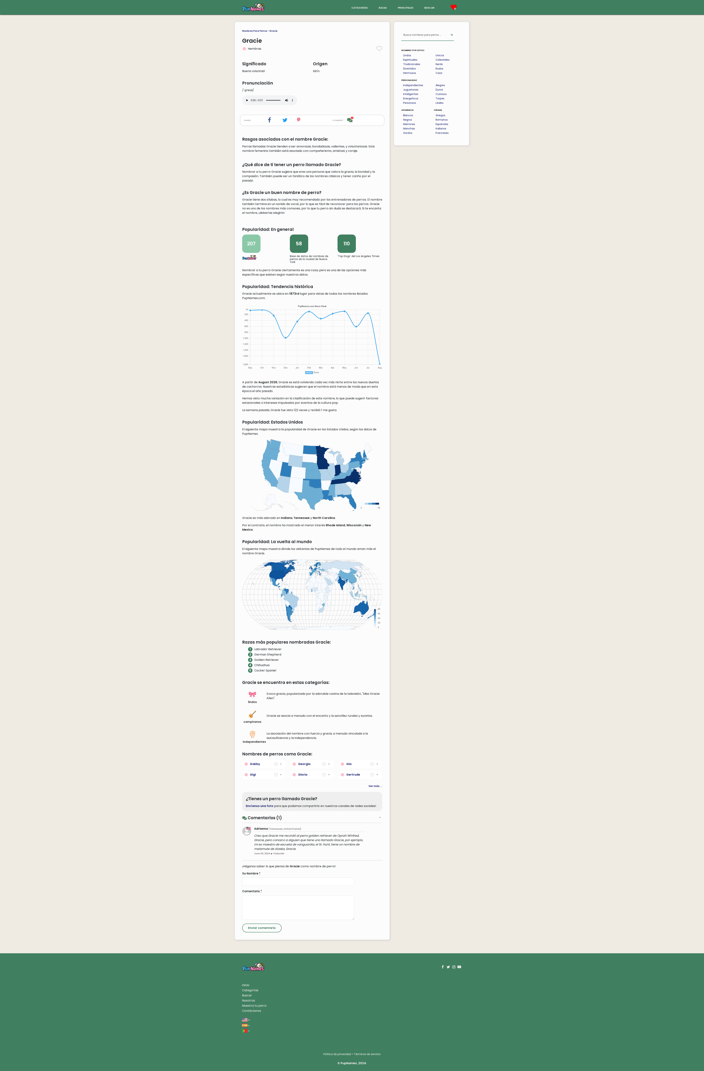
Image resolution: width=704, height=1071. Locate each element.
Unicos (440, 55)
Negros (407, 120)
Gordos (407, 133)
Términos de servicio (367, 1054)
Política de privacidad (337, 1054)
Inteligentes (410, 94)
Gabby (255, 764)
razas (383, 7)
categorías (359, 7)
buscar (429, 7)
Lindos (407, 55)
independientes (253, 742)
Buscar (247, 995)
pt (248, 1030)
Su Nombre (251, 873)
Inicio (245, 985)
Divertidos (409, 68)
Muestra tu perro (254, 1006)
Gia (348, 764)
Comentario (252, 891)
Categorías (250, 990)
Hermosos (409, 73)
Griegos (440, 115)
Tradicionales (411, 64)
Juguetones (410, 89)
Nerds (439, 64)
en (248, 1019)
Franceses (442, 133)
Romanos (442, 120)
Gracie (273, 30)
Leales (439, 103)
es (248, 1025)
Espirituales (410, 60)
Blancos (408, 115)
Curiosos (441, 94)
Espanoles (442, 124)
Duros (439, 89)
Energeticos (410, 98)
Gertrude (353, 774)
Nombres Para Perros (254, 30)
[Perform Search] (452, 35)
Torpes (440, 98)
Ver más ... (375, 786)
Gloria (302, 774)
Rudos (439, 68)
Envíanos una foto (259, 806)
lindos (252, 702)
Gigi (253, 774)
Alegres (440, 85)
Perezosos (409, 103)
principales (405, 7)
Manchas (409, 128)
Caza (439, 73)
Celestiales (443, 60)
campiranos (252, 722)
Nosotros (248, 1000)
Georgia (304, 764)
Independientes (413, 85)
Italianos (441, 128)
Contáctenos (251, 1011)
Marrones (409, 124)
